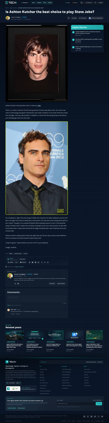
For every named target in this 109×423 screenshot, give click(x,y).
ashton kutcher (18, 253)
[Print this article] (47, 262)
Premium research (11, 408)
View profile (52, 283)
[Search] (95, 2)
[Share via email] (45, 262)
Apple (10, 253)
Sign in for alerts (61, 283)
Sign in (101, 2)
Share (75, 18)
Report (18, 313)
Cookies (73, 420)
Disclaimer (79, 420)
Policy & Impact (70, 341)
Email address (60, 400)
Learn (68, 2)
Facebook (24, 262)
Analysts (39, 2)
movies (25, 253)
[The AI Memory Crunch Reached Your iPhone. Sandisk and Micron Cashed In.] (34, 335)
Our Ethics (99, 362)
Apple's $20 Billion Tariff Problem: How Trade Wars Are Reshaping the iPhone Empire (94, 346)
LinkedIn (11, 262)
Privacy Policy (63, 420)
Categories (25, 2)
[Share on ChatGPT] (29, 262)
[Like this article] (68, 18)
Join (100, 403)
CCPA (92, 420)
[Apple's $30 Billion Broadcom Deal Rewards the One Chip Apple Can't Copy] (15, 335)
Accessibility (97, 420)
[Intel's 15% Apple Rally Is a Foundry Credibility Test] (54, 335)
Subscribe (89, 2)
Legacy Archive (13, 8)
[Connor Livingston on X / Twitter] (15, 283)
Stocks (33, 2)
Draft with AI (22, 259)
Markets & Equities (11, 341)
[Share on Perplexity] (32, 262)
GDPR (102, 420)
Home (6, 8)
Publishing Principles (91, 362)
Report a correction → (19, 266)
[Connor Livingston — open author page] (7, 18)
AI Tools (50, 2)
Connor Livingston (16, 17)
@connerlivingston (18, 276)
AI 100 (44, 2)
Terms (69, 420)
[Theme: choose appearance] (82, 2)
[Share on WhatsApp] (38, 262)
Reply (13, 313)
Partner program (21, 408)
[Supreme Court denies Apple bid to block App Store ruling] (74, 335)
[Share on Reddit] (35, 262)
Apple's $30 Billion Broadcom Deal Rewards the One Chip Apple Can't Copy (15, 346)
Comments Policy (86, 420)
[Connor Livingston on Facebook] (18, 283)
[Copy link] (42, 262)
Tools (75, 2)
